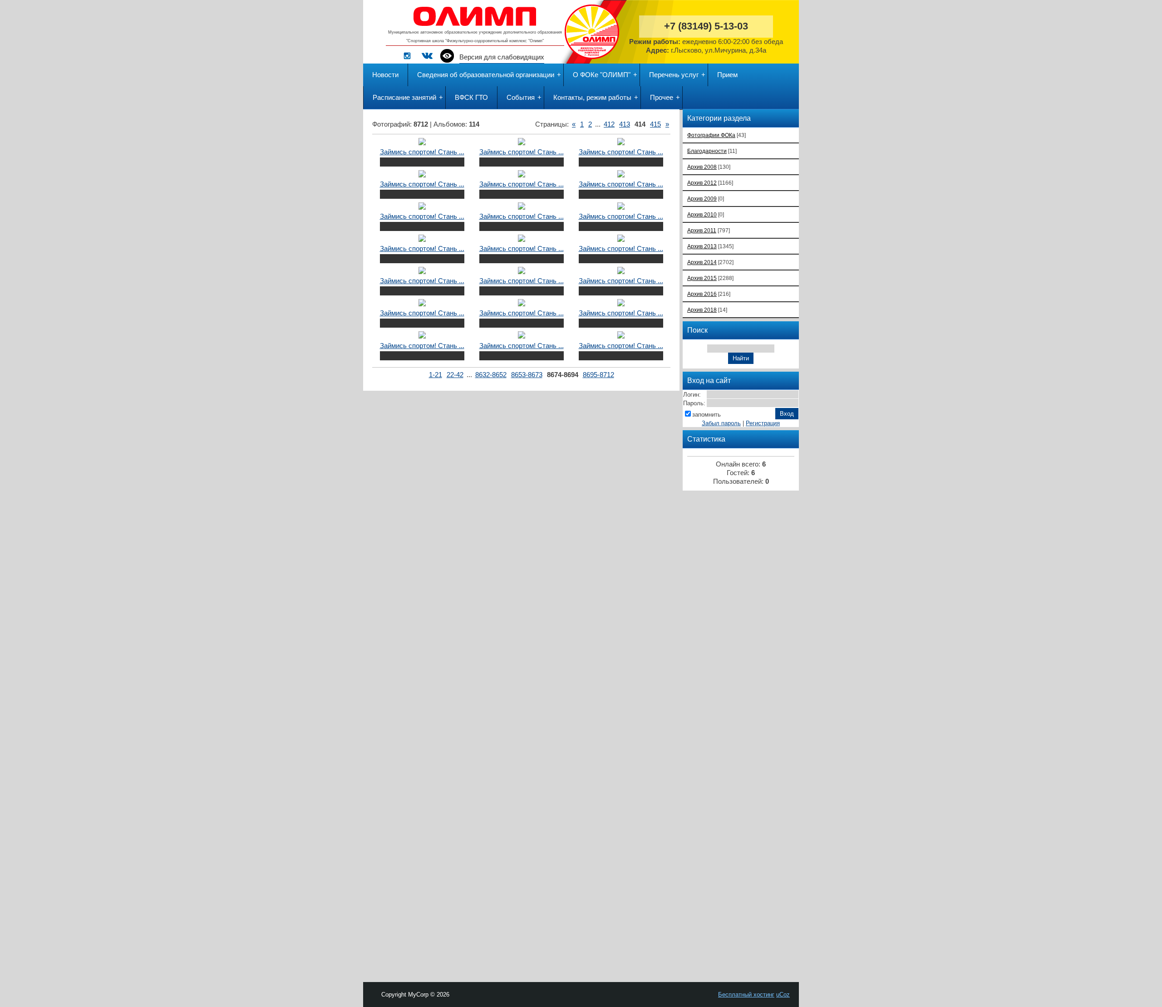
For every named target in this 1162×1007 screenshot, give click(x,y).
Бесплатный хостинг (746, 994)
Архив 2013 (702, 246)
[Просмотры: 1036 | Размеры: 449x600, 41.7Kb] (621, 304)
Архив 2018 (702, 310)
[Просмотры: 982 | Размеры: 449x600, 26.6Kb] (521, 175)
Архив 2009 (702, 198)
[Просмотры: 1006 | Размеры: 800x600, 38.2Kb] (621, 175)
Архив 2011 (701, 230)
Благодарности (707, 151)
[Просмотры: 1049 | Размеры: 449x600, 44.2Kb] (422, 304)
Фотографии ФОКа (711, 135)
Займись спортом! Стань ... (422, 152)
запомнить (706, 414)
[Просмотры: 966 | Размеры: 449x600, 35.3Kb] (621, 143)
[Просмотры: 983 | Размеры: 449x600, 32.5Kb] (422, 175)
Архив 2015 (702, 278)
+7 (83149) (706, 26)
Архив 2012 (702, 183)
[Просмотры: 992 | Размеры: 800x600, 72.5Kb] (521, 271)
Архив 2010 (702, 214)
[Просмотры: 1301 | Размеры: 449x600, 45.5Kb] (422, 336)
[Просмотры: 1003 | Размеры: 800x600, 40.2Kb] (521, 143)
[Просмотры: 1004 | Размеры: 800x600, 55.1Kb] (521, 207)
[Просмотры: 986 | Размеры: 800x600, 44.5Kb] (521, 239)
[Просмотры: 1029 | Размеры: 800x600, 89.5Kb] (621, 239)
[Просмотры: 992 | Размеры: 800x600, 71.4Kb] (621, 271)
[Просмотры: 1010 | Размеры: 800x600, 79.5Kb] (422, 271)
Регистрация (763, 423)
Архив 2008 (702, 167)
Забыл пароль (721, 423)
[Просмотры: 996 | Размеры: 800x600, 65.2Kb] (422, 207)
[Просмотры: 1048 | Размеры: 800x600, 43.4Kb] (422, 143)
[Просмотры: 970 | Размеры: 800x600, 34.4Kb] (621, 207)
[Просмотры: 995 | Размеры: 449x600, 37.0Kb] (521, 304)
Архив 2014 (702, 262)
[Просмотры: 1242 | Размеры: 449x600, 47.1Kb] (521, 336)
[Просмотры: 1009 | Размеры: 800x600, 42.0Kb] (422, 239)
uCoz (783, 994)
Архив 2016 (702, 294)
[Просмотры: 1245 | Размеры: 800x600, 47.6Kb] (621, 336)
